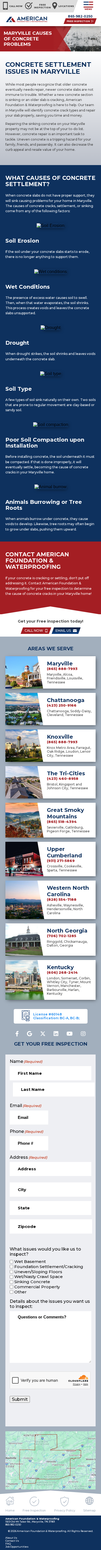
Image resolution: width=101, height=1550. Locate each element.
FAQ (8, 1543)
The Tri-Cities (66, 773)
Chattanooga (66, 700)
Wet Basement (30, 1261)
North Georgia (67, 930)
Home (10, 1510)
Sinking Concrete (32, 1281)
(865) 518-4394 (62, 822)
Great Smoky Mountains (65, 813)
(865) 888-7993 (62, 669)
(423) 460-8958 (62, 779)
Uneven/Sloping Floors (38, 1271)
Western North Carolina (68, 891)
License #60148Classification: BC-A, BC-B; (56, 1016)
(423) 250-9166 (61, 705)
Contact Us (12, 1540)
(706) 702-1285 (61, 936)
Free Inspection (34, 1510)
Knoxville (60, 737)
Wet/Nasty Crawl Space (38, 1276)
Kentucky (60, 967)
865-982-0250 (80, 16)
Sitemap (89, 1510)
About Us (11, 1537)
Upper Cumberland (64, 852)
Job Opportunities (17, 1546)
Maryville (60, 663)
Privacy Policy (64, 1510)
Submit (20, 1399)
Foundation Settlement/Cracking (48, 1266)
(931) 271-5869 (61, 861)
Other (20, 1292)
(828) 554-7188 (61, 900)
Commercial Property (37, 1286)
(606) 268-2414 (62, 973)
